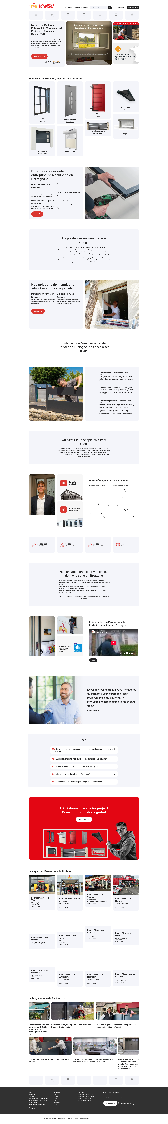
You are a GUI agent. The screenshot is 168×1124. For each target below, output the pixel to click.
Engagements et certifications (38, 1100)
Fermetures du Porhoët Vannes (85, 1094)
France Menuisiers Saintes (84, 1098)
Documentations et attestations (38, 1098)
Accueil (31, 1092)
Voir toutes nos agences (85, 1100)
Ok (110, 7)
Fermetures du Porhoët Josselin (86, 1096)
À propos (31, 1096)
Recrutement (33, 1102)
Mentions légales (61, 1118)
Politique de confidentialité (72, 1118)
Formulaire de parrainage (37, 1104)
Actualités (32, 1094)
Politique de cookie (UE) (84, 1118)
